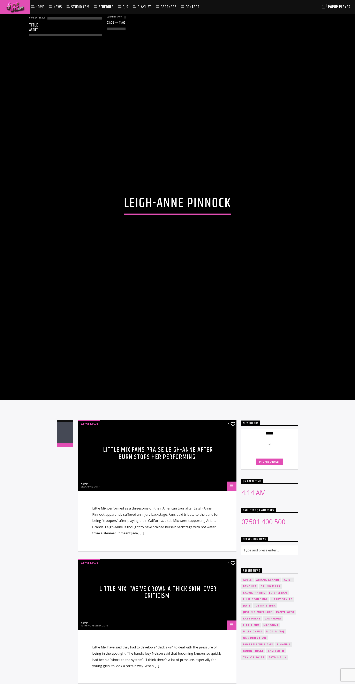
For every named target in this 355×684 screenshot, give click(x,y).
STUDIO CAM (80, 7)
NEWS (57, 7)
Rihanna (283, 668)
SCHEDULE (106, 7)
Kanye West (285, 636)
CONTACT (192, 7)
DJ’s (125, 7)
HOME (40, 7)
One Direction (254, 661)
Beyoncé (250, 610)
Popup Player (338, 7)
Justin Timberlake (257, 636)
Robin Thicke (253, 674)
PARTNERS (168, 7)
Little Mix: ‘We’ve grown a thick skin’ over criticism (158, 616)
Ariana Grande (268, 603)
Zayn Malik (277, 681)
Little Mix (251, 648)
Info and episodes (269, 485)
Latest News (89, 447)
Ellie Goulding (255, 623)
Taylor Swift (253, 681)
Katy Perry (252, 642)
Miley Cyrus (252, 655)
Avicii (288, 603)
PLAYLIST (144, 7)
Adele (247, 603)
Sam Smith (276, 674)
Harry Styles (281, 623)
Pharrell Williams (258, 668)
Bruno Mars (270, 610)
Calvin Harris (254, 616)
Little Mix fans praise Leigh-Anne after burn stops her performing (158, 477)
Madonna (271, 648)
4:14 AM (253, 516)
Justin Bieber (265, 629)
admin (85, 507)
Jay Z (247, 629)
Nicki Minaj (275, 655)
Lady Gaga (273, 642)
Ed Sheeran (278, 616)
